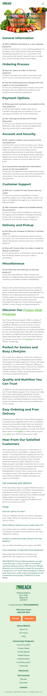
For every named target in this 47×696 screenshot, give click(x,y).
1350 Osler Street (23, 610)
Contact (23, 687)
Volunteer (29, 618)
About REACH (23, 626)
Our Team (23, 633)
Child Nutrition (23, 659)
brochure (29, 339)
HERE (20, 431)
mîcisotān (23, 666)
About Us (24, 629)
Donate (15, 618)
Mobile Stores (23, 655)
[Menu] (28, 4)
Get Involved (23, 675)
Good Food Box (23, 645)
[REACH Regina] (6, 4)
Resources (24, 671)
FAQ (23, 636)
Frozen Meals (23, 648)
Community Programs (23, 641)
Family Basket (23, 652)
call (8, 434)
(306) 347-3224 (23, 612)
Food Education (23, 662)
